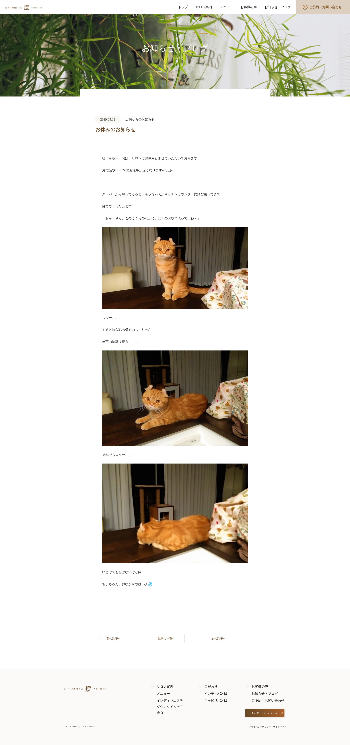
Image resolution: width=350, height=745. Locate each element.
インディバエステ (170, 700)
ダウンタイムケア (170, 707)
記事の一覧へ (166, 638)
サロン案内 (204, 7)
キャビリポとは (215, 700)
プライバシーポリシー (260, 727)
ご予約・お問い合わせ (268, 700)
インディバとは (215, 693)
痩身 (160, 713)
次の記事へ (218, 638)
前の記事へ (113, 638)
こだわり (210, 686)
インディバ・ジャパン (264, 712)
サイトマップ (279, 727)
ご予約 (325, 7)
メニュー (226, 7)
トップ (183, 7)
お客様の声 (248, 7)
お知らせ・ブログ (278, 7)
